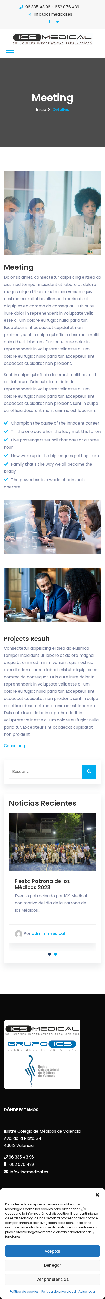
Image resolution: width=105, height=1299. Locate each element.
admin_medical (48, 934)
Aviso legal (87, 1291)
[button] (97, 1194)
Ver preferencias (52, 1279)
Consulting (14, 746)
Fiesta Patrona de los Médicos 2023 (42, 884)
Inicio (41, 110)
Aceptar (52, 1251)
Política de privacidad (58, 1291)
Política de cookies (24, 1291)
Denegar (52, 1265)
